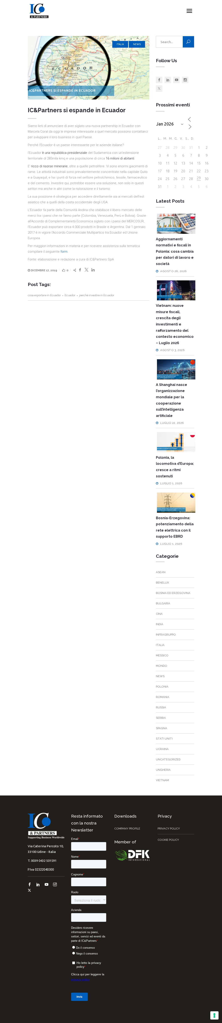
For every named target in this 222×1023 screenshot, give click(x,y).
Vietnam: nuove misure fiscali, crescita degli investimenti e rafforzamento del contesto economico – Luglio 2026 (175, 324)
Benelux (162, 582)
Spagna (161, 728)
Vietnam (162, 780)
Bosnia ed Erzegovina (173, 593)
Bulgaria (163, 603)
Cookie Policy (168, 839)
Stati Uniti (164, 738)
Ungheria (163, 769)
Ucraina (162, 749)
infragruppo (166, 634)
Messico (162, 655)
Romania (162, 697)
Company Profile (127, 828)
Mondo (161, 665)
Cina (159, 613)
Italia (120, 44)
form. (64, 252)
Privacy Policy (169, 828)
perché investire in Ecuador (96, 295)
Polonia (162, 686)
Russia (161, 707)
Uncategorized (168, 759)
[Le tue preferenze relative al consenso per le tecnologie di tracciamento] (214, 1015)
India (159, 624)
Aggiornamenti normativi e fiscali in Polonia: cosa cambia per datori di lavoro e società (175, 251)
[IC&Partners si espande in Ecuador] (88, 67)
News (137, 44)
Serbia (161, 717)
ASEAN (160, 572)
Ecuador (70, 295)
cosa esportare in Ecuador (44, 295)
